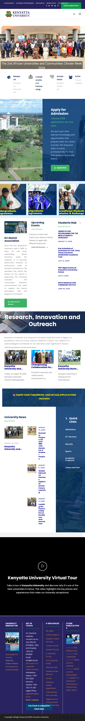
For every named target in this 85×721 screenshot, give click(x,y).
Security (69, 444)
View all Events (36, 229)
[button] (42, 48)
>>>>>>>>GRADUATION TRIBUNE (72, 663)
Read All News (9, 421)
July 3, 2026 (63, 276)
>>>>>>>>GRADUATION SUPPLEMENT (72, 672)
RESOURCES (40, 3)
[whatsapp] (80, 717)
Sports (68, 451)
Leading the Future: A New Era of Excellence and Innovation (42, 514)
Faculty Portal (52, 645)
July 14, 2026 (63, 261)
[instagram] (76, 717)
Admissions (70, 429)
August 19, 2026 (11, 443)
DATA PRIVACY (63, 3)
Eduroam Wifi (51, 667)
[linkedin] (63, 717)
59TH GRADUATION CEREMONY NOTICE (67, 284)
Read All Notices (64, 226)
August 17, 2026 (65, 241)
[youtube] (72, 717)
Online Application (71, 6)
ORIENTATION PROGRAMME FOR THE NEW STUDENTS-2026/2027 (68, 234)
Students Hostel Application (51, 685)
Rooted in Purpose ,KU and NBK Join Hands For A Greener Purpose (42, 446)
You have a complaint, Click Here (39, 707)
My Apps (49, 631)
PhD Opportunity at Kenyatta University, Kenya (68, 269)
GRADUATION (51, 3)
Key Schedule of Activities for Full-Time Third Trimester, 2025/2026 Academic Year (69, 252)
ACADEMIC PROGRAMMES (25, 3)
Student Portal (52, 649)
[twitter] (68, 717)
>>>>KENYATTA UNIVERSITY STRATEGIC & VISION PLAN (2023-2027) (72, 684)
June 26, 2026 (64, 289)
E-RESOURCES (9, 3)
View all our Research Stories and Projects (20, 347)
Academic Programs (69, 459)
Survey (49, 678)
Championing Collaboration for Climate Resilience (41, 367)
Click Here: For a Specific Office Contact (32, 666)
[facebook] (59, 717)
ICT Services (70, 436)
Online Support (52, 634)
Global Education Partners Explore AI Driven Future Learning (42, 482)
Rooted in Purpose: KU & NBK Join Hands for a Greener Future (42, 66)
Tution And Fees (72, 467)
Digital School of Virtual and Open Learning (52, 702)
